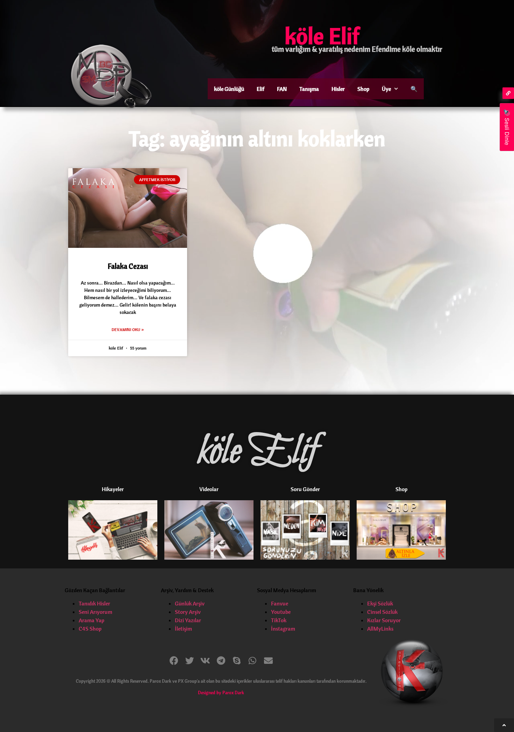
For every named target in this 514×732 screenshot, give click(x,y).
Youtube (281, 611)
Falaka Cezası (128, 266)
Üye (386, 88)
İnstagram (283, 628)
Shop (363, 88)
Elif (260, 88)
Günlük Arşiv (190, 603)
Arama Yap (91, 620)
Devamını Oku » (128, 329)
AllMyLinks (380, 628)
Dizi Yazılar (188, 620)
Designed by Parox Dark (221, 692)
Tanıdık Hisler (94, 603)
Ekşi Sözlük (380, 603)
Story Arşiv (188, 611)
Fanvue (279, 603)
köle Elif (322, 36)
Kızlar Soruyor (384, 620)
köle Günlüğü (229, 88)
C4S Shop (90, 628)
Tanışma (309, 88)
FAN (282, 88)
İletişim (183, 628)
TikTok (278, 620)
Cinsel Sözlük (382, 611)
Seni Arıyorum (95, 611)
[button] (174, 660)
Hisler (338, 88)
